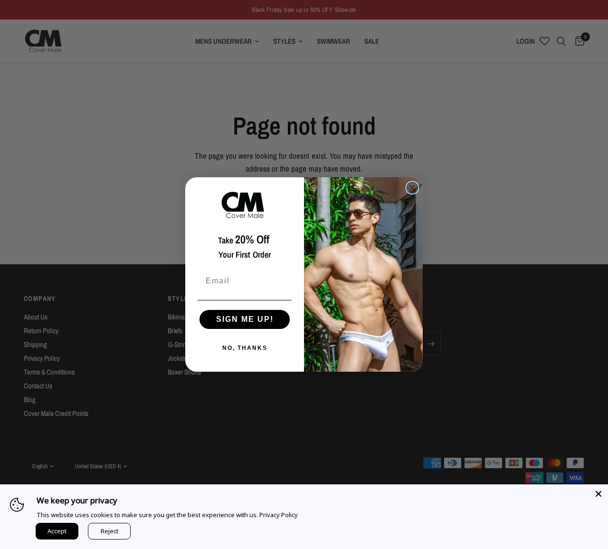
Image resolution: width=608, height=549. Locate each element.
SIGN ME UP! (245, 319)
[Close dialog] (412, 187)
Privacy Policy (278, 514)
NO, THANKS (244, 348)
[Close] (598, 494)
